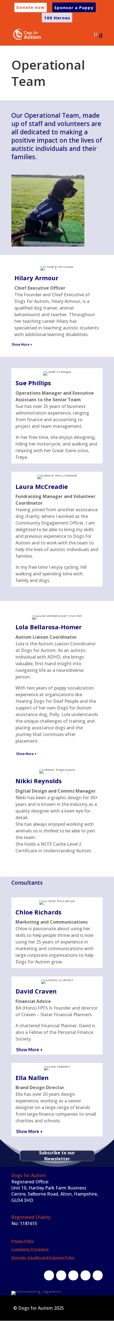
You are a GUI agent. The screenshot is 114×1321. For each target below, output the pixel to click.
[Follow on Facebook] (49, 1275)
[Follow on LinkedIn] (85, 1275)
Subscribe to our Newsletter (57, 1155)
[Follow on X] (61, 1275)
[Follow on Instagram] (73, 1275)
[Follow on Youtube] (98, 1275)
